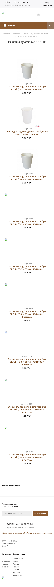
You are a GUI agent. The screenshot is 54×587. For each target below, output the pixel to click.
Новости (5, 564)
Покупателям (19, 554)
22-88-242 (25, 2)
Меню (11, 25)
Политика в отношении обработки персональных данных (27, 533)
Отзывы (5, 567)
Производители (19, 575)
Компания (6, 554)
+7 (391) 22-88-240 (12, 2)
